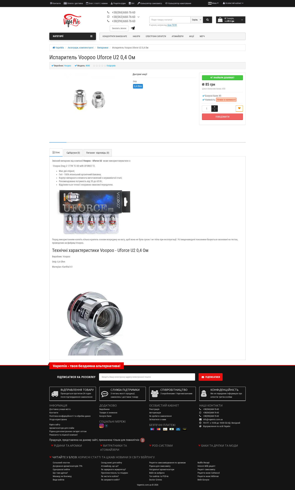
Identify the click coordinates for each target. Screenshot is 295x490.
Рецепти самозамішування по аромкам (167, 462)
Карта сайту (54, 424)
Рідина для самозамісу (159, 466)
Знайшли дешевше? (223, 77)
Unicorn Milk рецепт (206, 466)
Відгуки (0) (74, 152)
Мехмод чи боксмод (62, 476)
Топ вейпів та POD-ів (158, 476)
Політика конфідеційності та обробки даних (70, 416)
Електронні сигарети (156, 36)
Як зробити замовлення (160, 416)
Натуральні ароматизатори (161, 469)
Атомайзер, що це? (109, 466)
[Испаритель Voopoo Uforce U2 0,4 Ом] (89, 99)
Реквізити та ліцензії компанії (63, 435)
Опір (135, 81)
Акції (191, 36)
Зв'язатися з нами (157, 419)
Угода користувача (58, 419)
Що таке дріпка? (60, 473)
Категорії (58, 36)
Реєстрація (154, 409)
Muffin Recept (203, 462)
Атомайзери (177, 36)
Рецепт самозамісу (206, 469)
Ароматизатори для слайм (61, 428)
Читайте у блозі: (65, 457)
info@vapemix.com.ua (213, 419)
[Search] (207, 20)
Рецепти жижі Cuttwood (209, 473)
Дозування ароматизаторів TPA (67, 466)
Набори (136, 36)
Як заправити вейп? (110, 479)
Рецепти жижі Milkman (208, 476)
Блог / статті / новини (98, 3)
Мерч (202, 36)
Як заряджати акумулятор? (113, 469)
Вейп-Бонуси (203, 479)
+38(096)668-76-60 (123, 21)
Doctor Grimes (155, 479)
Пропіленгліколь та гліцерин (114, 473)
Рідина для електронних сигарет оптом (67, 431)
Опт (132, 3)
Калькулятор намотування (179, 3)
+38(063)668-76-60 (123, 17)
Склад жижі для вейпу (111, 462)
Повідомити (222, 116)
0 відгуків (111, 65)
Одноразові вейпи (61, 469)
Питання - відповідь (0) (97, 152)
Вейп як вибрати (157, 473)
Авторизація (155, 412)
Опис (57, 152)
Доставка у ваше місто (60, 409)
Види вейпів (58, 479)
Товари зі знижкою (108, 412)
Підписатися (212, 377)
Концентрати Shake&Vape (115, 36)
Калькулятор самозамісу (151, 3)
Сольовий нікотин (61, 462)
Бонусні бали (105, 416)
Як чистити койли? (110, 476)
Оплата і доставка (75, 3)
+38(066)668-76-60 (123, 12)
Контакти (56, 3)
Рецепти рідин (119, 3)
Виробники (104, 409)
